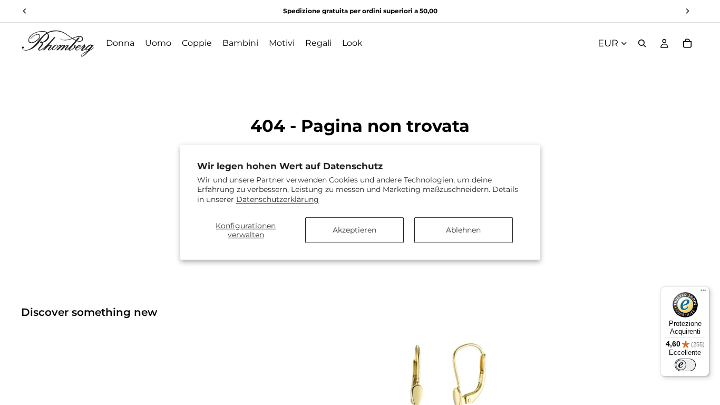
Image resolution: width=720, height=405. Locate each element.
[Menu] (703, 292)
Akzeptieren (354, 230)
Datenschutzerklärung (277, 199)
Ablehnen (463, 230)
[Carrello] (687, 43)
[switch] (685, 365)
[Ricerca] (642, 43)
